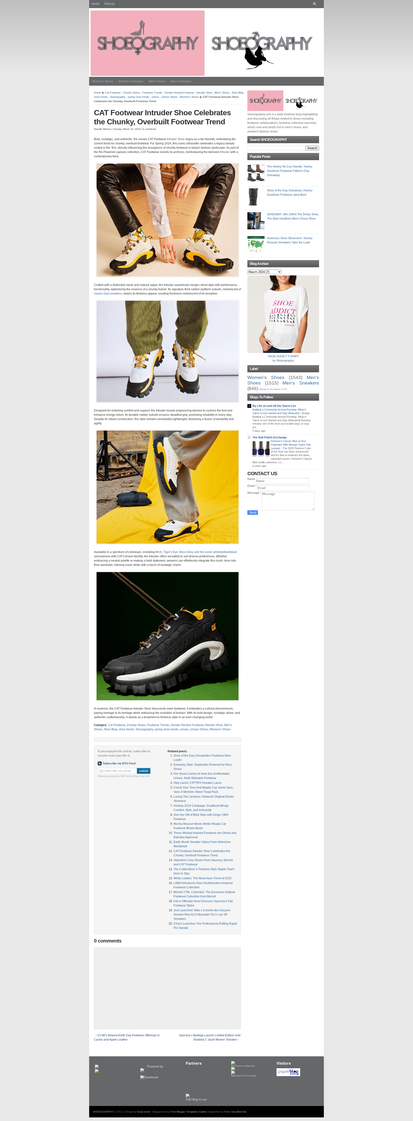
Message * (254, 493)
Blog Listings (149, 1063)
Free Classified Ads (235, 1111)
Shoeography (117, 96)
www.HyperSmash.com (202, 1092)
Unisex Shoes (169, 96)
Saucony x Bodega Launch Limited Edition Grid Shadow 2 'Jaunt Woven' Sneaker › (209, 1037)
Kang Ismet (143, 1111)
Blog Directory (237, 1066)
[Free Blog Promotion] (247, 1068)
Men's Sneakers (181, 81)
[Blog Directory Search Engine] (249, 1072)
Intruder (225, 152)
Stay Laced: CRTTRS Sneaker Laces (198, 782)
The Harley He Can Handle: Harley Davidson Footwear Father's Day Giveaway (289, 171)
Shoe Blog (237, 92)
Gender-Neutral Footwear (179, 92)
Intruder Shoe (204, 92)
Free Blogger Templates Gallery (188, 1111)
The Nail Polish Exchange (269, 437)
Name (251, 479)
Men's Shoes (157, 81)
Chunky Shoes (131, 92)
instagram (192, 1071)
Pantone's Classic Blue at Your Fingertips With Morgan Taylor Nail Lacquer (290, 445)
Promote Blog (250, 1076)
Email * (252, 486)
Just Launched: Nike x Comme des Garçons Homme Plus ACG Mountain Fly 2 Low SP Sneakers (202, 915)
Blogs (233, 1076)
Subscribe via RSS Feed (119, 763)
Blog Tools (240, 1076)
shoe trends (101, 96)
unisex (155, 96)
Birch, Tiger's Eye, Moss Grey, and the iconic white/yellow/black (196, 552)
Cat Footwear (113, 92)
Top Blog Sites (249, 1066)
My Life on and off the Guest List (274, 406)
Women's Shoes (102, 81)
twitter (190, 1076)
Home (97, 92)
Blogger (169, 1066)
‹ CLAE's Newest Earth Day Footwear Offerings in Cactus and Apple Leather (127, 1037)
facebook (192, 1080)
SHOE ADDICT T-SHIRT (283, 356)
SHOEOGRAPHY (103, 1111)
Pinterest (192, 1085)
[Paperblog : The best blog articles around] (288, 1075)
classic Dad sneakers (108, 293)
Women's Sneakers (130, 81)
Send (252, 512)
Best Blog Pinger (106, 1063)
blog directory (217, 1099)
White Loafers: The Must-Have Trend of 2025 (203, 878)
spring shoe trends (138, 96)
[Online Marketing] (199, 1095)
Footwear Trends (152, 92)
